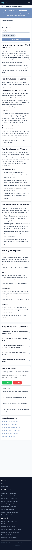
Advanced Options (8, 35)
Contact (3, 484)
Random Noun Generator (10, 421)
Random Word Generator (8, 493)
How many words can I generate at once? (13, 360)
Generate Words (16, 39)
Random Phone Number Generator (11, 529)
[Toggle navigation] (29, 2)
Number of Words (7, 20)
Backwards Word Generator (9, 537)
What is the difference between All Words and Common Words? (13, 346)
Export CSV (7, 383)
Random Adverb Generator (9, 515)
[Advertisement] (16, 458)
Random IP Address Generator (10, 532)
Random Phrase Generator (10, 433)
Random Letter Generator (8, 496)
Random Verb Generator (9, 424)
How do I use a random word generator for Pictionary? (15, 332)
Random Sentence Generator (11, 430)
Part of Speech (6, 28)
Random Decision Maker (8, 526)
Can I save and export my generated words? (14, 353)
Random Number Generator (9, 521)
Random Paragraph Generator (10, 504)
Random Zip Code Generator (9, 535)
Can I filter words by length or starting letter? (14, 339)
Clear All (17, 383)
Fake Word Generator (8, 436)
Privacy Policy (5, 487)
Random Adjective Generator (11, 427)
